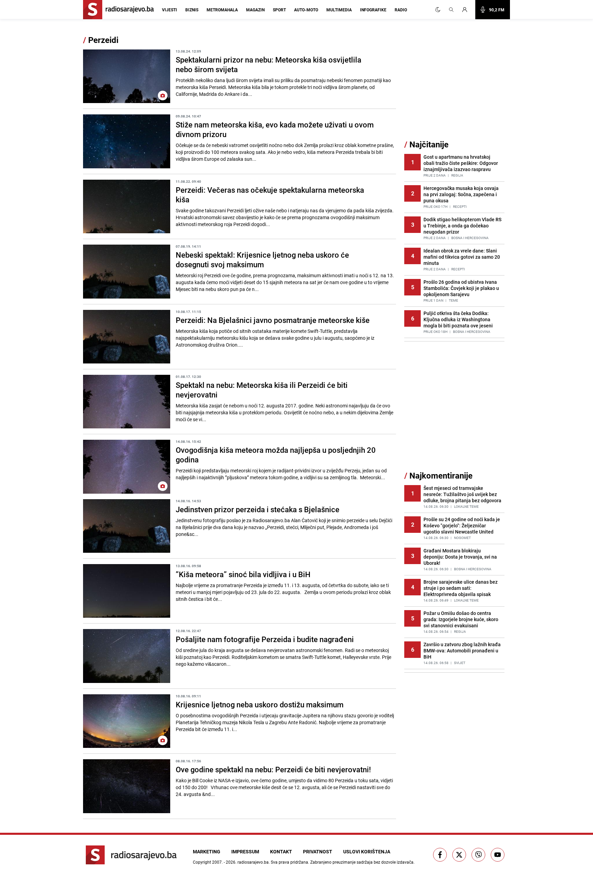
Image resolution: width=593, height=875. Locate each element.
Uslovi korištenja (366, 851)
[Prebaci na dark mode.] (437, 9)
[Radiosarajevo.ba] (131, 854)
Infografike (373, 9)
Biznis (191, 9)
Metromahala (222, 9)
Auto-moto (306, 9)
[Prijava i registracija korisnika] (466, 9)
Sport (279, 9)
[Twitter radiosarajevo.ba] (459, 855)
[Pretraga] (451, 9)
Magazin (255, 9)
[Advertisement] (455, 87)
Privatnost (317, 851)
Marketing (206, 851)
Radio (401, 9)
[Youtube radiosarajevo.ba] (497, 855)
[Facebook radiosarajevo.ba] (440, 855)
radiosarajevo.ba (253, 862)
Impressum (245, 851)
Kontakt (281, 851)
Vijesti (169, 9)
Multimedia (339, 9)
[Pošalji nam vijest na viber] (478, 855)
